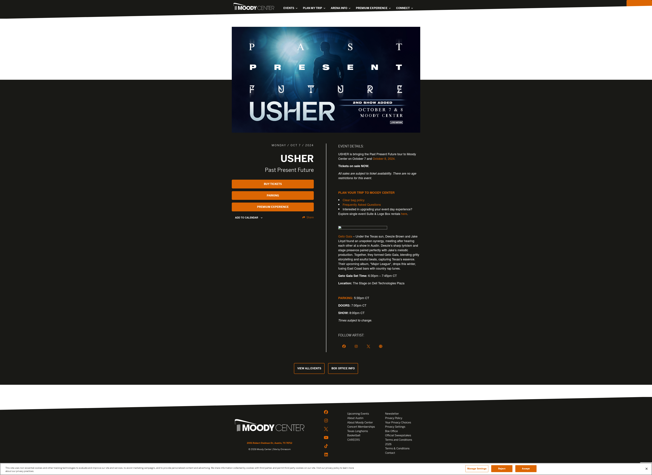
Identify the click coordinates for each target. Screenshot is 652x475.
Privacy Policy (393, 418)
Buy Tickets (273, 184)
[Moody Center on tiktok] (326, 446)
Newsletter (392, 413)
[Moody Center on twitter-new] (326, 429)
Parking (273, 195)
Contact (390, 452)
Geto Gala (345, 236)
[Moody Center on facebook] (326, 412)
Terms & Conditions (397, 448)
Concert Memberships (361, 426)
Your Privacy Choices (398, 422)
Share (310, 217)
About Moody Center (360, 422)
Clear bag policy (354, 200)
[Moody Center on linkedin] (326, 454)
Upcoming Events (358, 413)
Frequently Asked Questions (362, 204)
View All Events (309, 368)
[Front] (269, 426)
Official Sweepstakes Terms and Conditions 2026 (398, 440)
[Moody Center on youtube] (326, 437)
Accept (526, 468)
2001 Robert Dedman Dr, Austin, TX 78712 (269, 443)
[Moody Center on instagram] (326, 420)
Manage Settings (476, 468)
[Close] (646, 468)
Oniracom (285, 449)
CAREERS (353, 439)
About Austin (355, 418)
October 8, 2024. (384, 158)
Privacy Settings (395, 426)
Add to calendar (246, 217)
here (404, 213)
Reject (501, 468)
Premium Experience (273, 206)
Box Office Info (343, 368)
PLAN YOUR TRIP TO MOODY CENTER (366, 192)
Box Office (391, 431)
